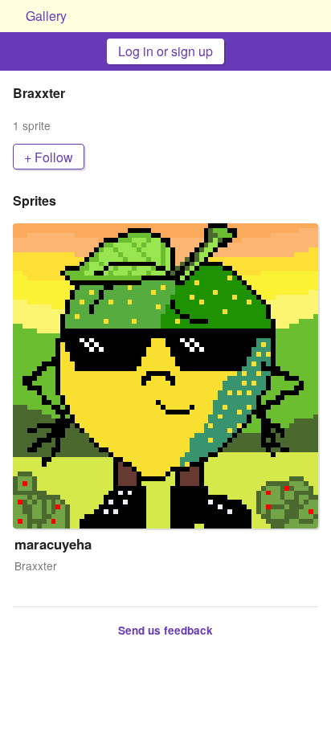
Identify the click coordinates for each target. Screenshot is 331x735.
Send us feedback (165, 630)
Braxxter (35, 566)
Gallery (46, 15)
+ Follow (48, 157)
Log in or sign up (165, 51)
